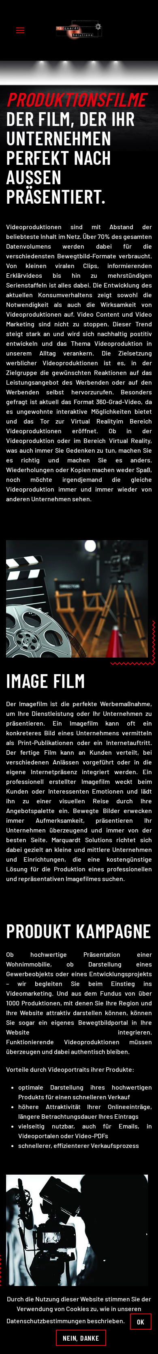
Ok (141, 1321)
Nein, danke (81, 1337)
